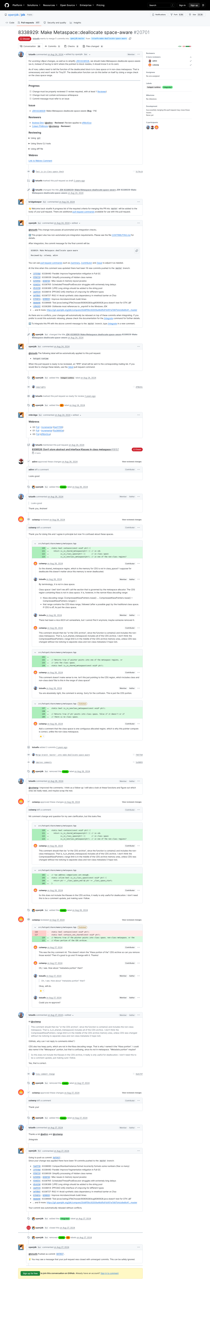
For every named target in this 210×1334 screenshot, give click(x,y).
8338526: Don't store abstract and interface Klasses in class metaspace (75, 449)
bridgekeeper (35, 202)
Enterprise (85, 5)
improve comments (44, 762)
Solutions (32, 5)
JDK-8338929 (38, 111)
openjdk (13, 14)
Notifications (160, 14)
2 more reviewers (153, 57)
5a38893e (58, 430)
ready (63, 487)
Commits (55, 46)
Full (37, 427)
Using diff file (37, 149)
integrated (65, 1219)
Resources (49, 5)
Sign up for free (30, 1273)
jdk (23, 14)
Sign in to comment (110, 1273)
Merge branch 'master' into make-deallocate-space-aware (63, 755)
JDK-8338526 (82, 61)
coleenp (36, 519)
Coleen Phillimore (40, 126)
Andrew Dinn (38, 122)
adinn (35, 461)
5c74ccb (139, 172)
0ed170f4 (58, 427)
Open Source (67, 5)
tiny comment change (45, 1074)
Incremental (46, 427)
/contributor (86, 263)
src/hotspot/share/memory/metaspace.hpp (57, 544)
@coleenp (54, 126)
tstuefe (36, 38)
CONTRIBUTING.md (121, 235)
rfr (62, 405)
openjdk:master (77, 39)
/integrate (108, 318)
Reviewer (101, 91)
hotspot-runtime (67, 378)
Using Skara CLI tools (41, 143)
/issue (99, 263)
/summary (75, 263)
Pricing (100, 5)
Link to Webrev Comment (40, 160)
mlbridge (33, 415)
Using (35, 138)
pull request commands (83, 211)
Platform (17, 5)
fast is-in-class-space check (50, 172)
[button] (78, 54)
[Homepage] (7, 5)
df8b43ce (86, 122)
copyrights (41, 387)
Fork (178, 14)
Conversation (33, 46)
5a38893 (139, 762)
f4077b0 (139, 755)
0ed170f (139, 1074)
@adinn (49, 122)
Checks (74, 46)
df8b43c (139, 387)
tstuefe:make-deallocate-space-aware (109, 39)
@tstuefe (33, 229)
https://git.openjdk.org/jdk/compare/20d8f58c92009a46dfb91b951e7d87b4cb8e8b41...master (92, 310)
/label (70, 367)
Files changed (95, 46)
